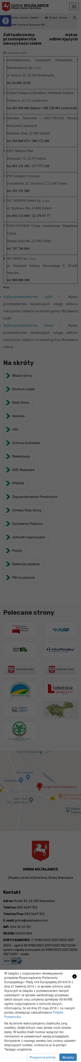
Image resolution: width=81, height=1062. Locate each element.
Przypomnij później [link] (43, 1057)
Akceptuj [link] (68, 1057)
